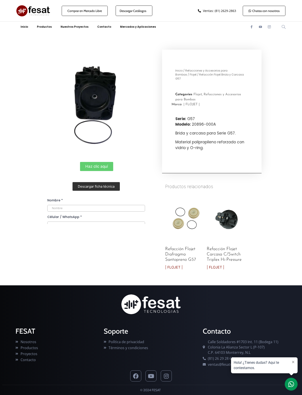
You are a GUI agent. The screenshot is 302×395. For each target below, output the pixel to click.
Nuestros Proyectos (74, 27)
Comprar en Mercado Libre (84, 11)
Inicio (24, 27)
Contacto (104, 27)
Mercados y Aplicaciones (138, 27)
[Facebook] (251, 26)
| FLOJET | (191, 104)
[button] (96, 186)
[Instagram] (269, 26)
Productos (44, 27)
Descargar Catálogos (133, 11)
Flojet (193, 74)
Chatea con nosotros (266, 11)
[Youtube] (260, 26)
